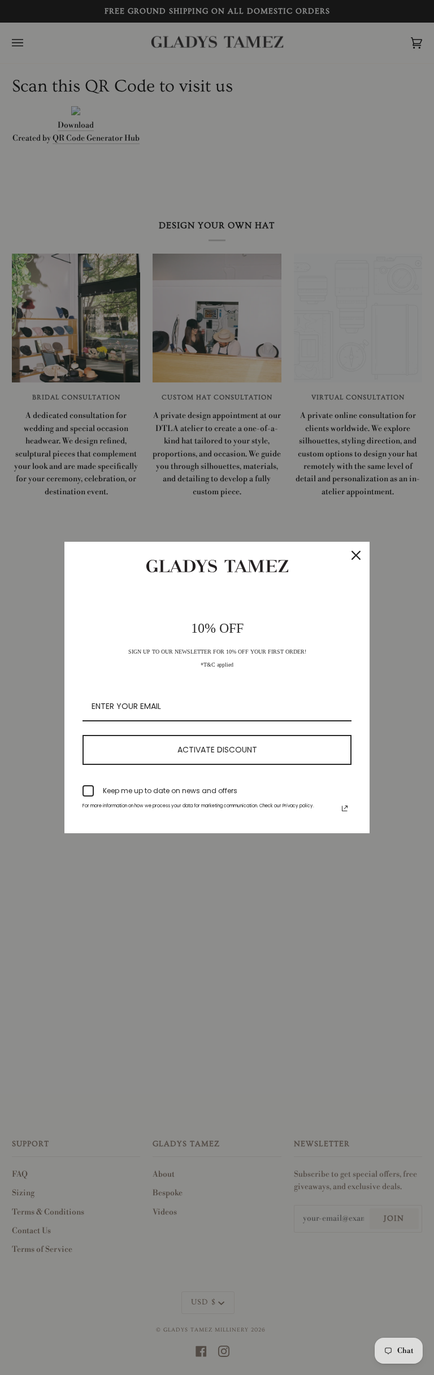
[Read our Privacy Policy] (344, 808)
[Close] (356, 555)
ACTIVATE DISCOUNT (217, 749)
